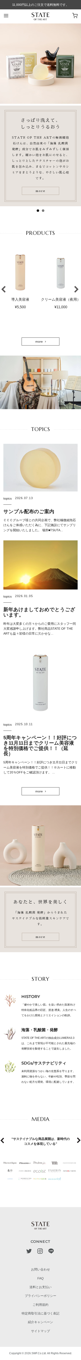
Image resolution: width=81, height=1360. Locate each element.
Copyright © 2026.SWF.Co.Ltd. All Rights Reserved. (40, 1353)
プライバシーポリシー (40, 1296)
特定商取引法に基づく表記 (40, 1313)
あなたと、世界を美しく (40, 902)
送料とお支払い (40, 1287)
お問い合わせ (40, 1269)
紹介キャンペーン (40, 1322)
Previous (3, 289)
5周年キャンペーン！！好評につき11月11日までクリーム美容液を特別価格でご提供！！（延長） (40, 746)
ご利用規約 (40, 1304)
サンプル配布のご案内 (28, 511)
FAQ (40, 1278)
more (40, 190)
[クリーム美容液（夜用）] (60, 272)
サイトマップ (40, 1331)
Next (76, 289)
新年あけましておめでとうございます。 (39, 612)
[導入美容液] (20, 272)
